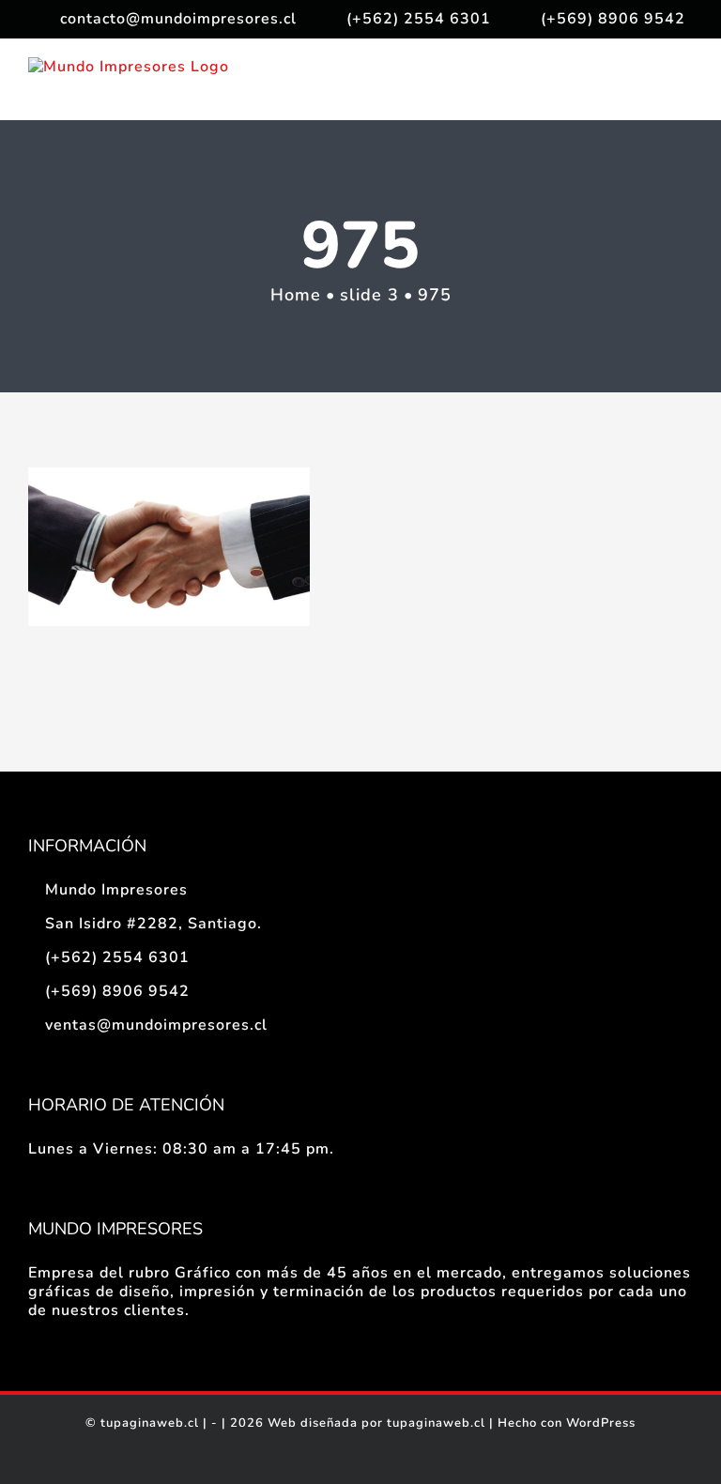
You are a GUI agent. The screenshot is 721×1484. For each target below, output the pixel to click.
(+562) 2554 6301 (117, 957)
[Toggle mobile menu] (685, 90)
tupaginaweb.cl (149, 1423)
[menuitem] (166, 19)
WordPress (601, 1423)
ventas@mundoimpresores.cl (156, 1025)
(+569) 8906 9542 (117, 991)
